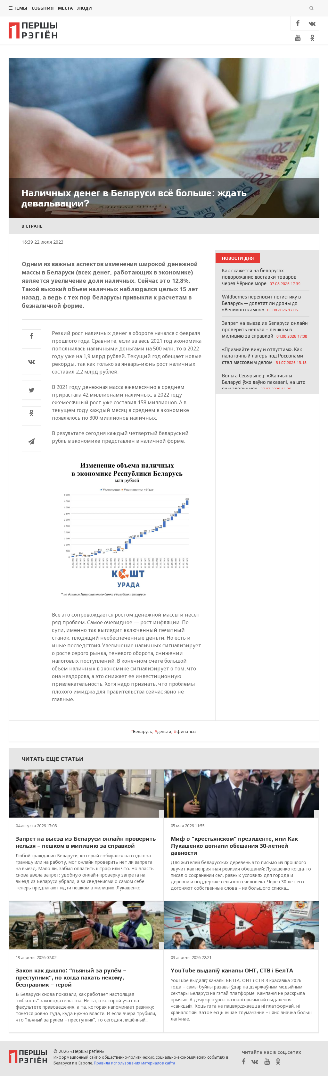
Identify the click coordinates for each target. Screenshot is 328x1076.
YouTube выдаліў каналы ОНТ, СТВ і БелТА (232, 970)
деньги (164, 731)
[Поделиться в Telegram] (31, 441)
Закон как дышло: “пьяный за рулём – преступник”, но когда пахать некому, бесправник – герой (71, 977)
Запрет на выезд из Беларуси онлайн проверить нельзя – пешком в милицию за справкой (86, 842)
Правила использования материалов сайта (134, 1063)
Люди (84, 8)
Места (65, 8)
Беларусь (142, 731)
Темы (20, 8)
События (42, 8)
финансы (186, 731)
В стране (32, 226)
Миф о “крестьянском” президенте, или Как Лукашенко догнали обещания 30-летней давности (234, 845)
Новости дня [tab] (238, 258)
